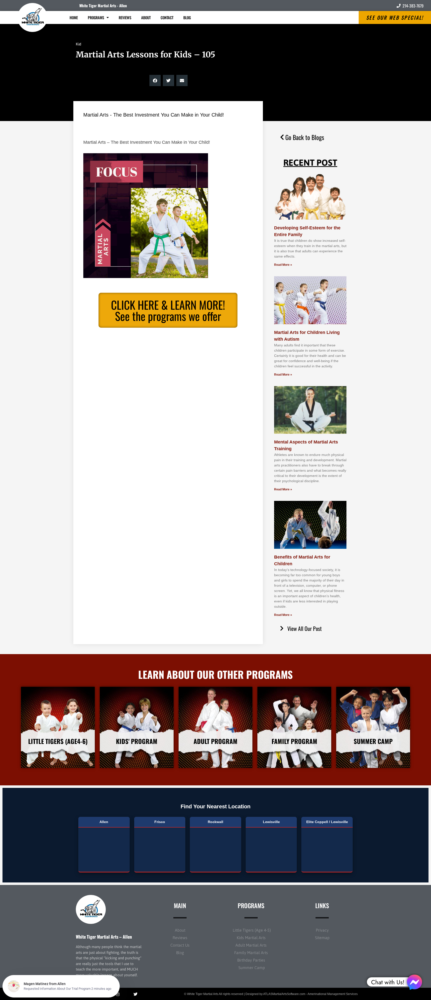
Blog (187, 17)
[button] (155, 80)
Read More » (283, 265)
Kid (78, 44)
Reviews (125, 17)
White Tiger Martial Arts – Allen (104, 936)
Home (74, 17)
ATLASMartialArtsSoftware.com (284, 994)
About (146, 17)
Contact (167, 17)
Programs (96, 17)
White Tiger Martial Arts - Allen (103, 5)
